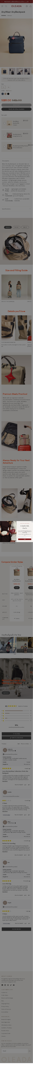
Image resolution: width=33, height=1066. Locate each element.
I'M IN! (25, 539)
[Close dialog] (32, 521)
